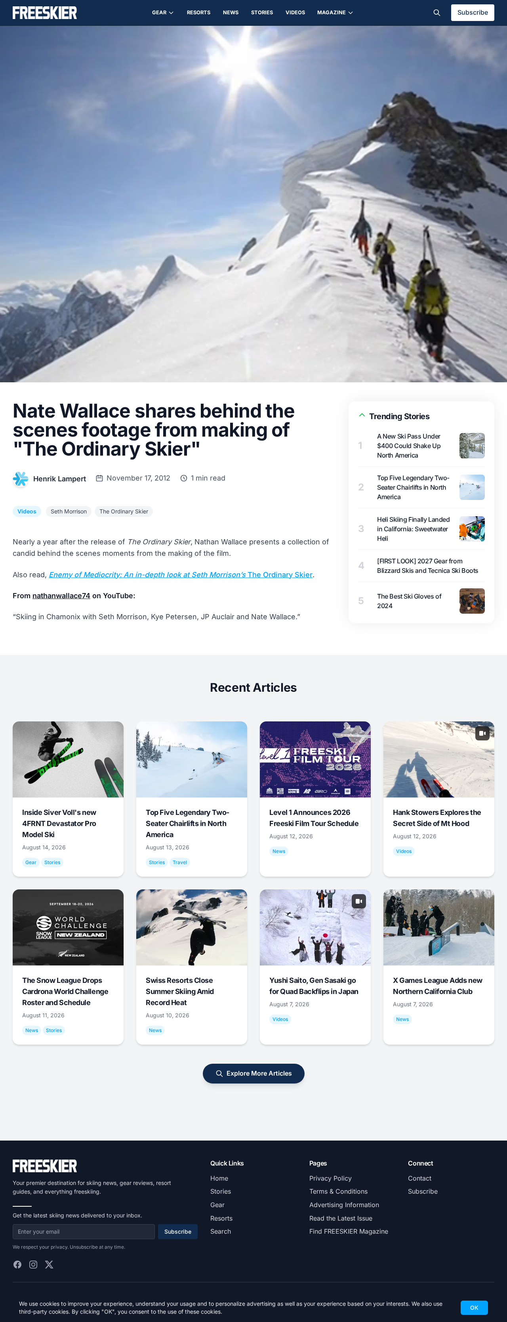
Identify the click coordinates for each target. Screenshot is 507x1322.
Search (220, 1231)
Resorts (198, 12)
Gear (159, 12)
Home (219, 1178)
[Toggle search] (437, 13)
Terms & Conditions (338, 1191)
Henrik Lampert (59, 479)
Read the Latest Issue (340, 1218)
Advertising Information (344, 1205)
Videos (295, 12)
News (230, 12)
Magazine (331, 12)
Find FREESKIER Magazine (348, 1231)
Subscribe (472, 12)
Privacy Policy (330, 1178)
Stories (262, 12)
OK (474, 1307)
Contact (419, 1178)
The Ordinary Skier (123, 511)
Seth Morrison (69, 511)
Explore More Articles (259, 1073)
